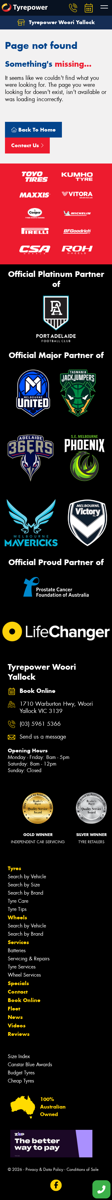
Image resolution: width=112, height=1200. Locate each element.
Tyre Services (21, 967)
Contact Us (25, 145)
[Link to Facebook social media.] (56, 1185)
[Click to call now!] (73, 8)
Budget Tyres (21, 1072)
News (15, 1017)
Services (18, 942)
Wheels (17, 917)
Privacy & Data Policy (44, 1169)
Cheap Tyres (21, 1081)
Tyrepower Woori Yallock (61, 22)
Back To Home (36, 129)
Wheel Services (24, 975)
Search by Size (24, 884)
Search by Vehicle (27, 876)
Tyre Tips (17, 909)
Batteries (17, 950)
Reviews (19, 1034)
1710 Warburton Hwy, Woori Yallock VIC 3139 (56, 707)
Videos (17, 1025)
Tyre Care (18, 901)
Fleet (14, 1008)
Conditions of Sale (83, 1169)
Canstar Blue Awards (30, 1064)
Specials (18, 983)
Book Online (24, 1000)
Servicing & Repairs (28, 958)
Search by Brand (25, 893)
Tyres (14, 868)
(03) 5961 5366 (40, 724)
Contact (18, 991)
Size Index (19, 1056)
